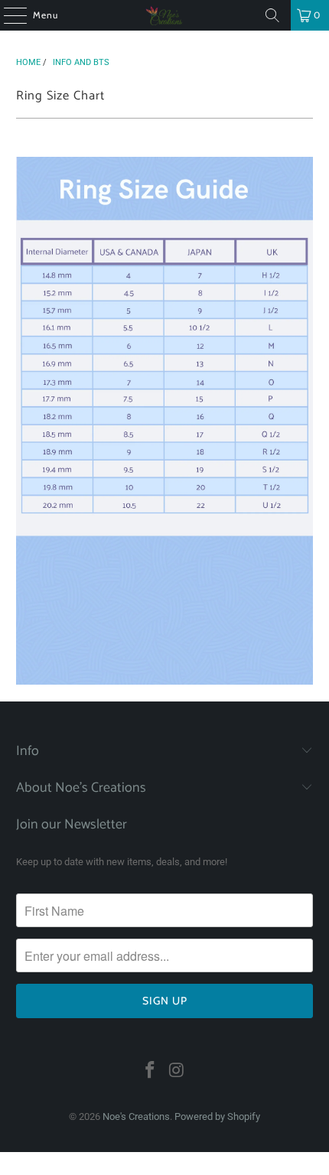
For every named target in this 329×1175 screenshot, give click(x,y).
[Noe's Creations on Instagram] (177, 1071)
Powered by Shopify (217, 1116)
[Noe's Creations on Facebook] (150, 1071)
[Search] (272, 15)
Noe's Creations (136, 1116)
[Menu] (7, 15)
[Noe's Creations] (165, 15)
